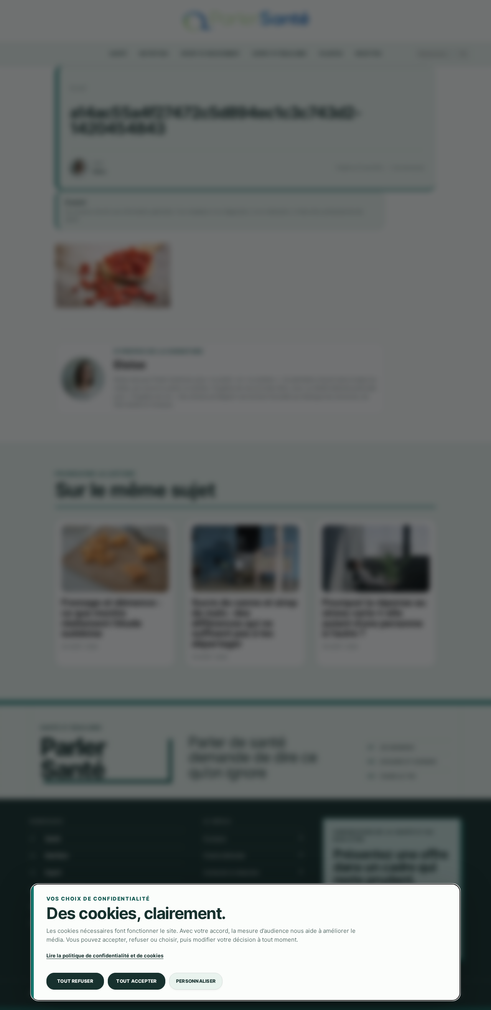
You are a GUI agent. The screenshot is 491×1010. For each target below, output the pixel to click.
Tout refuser (75, 981)
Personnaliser (196, 981)
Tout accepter (136, 981)
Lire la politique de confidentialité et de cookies (104, 955)
